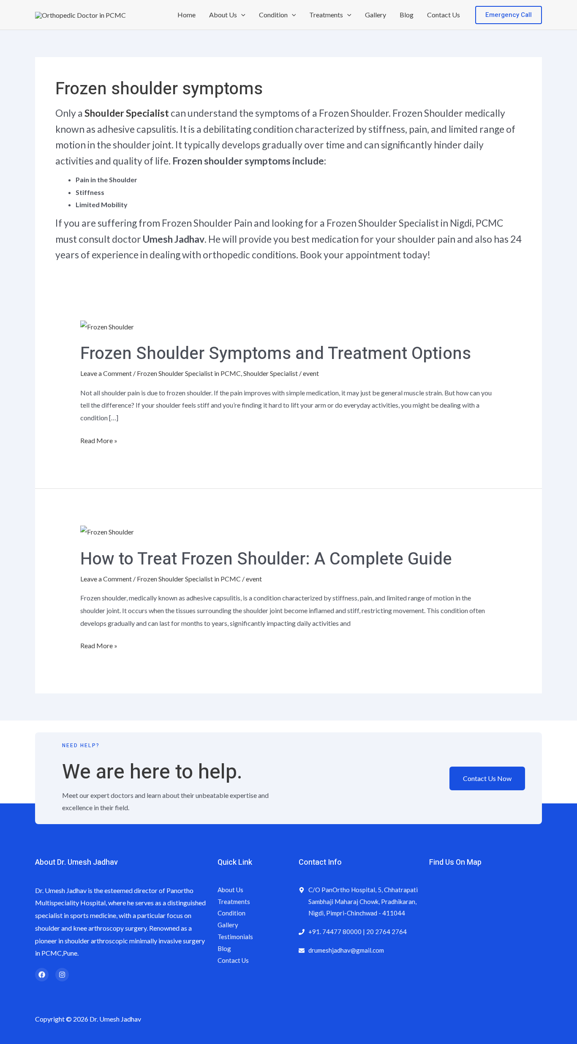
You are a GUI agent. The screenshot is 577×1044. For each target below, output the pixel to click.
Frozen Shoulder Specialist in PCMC (189, 373)
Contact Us (443, 15)
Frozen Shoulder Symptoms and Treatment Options (275, 353)
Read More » (98, 439)
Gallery (375, 15)
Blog (407, 15)
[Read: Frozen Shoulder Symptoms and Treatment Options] (107, 325)
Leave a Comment (106, 373)
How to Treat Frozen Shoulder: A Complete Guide (266, 559)
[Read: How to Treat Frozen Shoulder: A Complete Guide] (107, 531)
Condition (273, 15)
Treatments (326, 15)
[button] (241, 15)
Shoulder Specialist (126, 113)
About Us (223, 15)
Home (186, 15)
